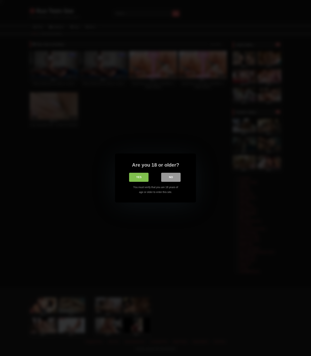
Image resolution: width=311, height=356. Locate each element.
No (171, 177)
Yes (139, 177)
